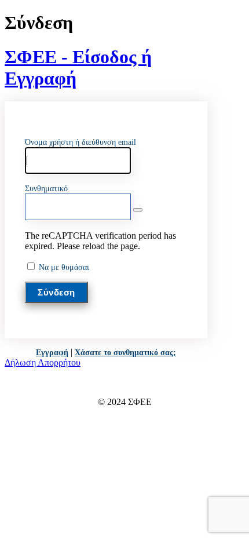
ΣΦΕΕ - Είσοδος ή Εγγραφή (78, 67)
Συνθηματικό (46, 188)
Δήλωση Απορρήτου (42, 362)
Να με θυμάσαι (64, 267)
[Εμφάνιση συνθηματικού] (137, 209)
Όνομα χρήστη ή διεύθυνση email (80, 142)
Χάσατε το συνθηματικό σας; (125, 352)
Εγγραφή (52, 352)
